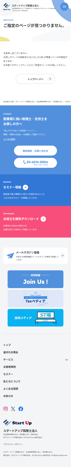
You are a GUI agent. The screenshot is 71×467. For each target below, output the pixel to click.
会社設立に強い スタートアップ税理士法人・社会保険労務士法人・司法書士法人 (33, 101)
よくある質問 (9, 139)
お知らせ (8, 396)
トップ (7, 345)
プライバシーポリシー (13, 444)
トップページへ (35, 79)
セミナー (8, 374)
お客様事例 (9, 367)
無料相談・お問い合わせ (35, 151)
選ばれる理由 (10, 352)
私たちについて (11, 382)
